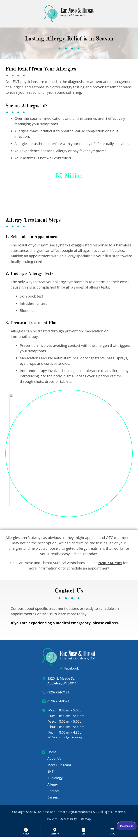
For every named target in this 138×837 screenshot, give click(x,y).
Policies (52, 819)
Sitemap (85, 819)
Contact (53, 791)
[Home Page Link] (69, 13)
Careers (53, 797)
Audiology (55, 778)
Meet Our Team (59, 765)
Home (52, 752)
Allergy (52, 784)
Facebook (71, 668)
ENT (50, 771)
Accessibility (68, 819)
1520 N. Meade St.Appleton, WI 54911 (62, 680)
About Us (54, 758)
